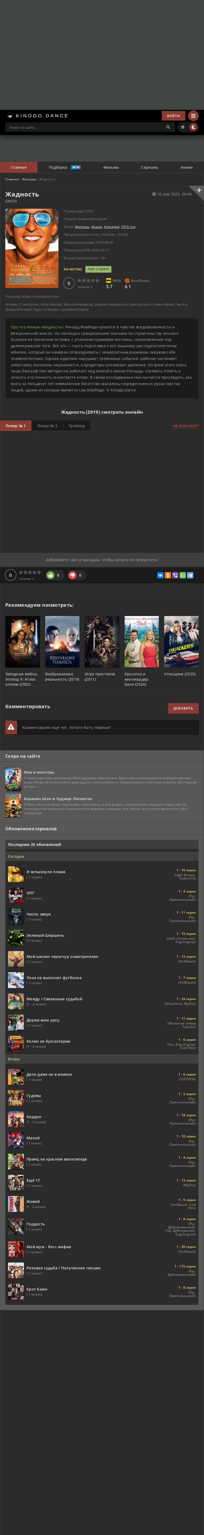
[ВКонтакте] (160, 575)
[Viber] (175, 575)
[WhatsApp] (183, 575)
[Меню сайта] (193, 115)
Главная (19, 167)
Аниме (187, 167)
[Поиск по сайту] (168, 127)
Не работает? (186, 426)
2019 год (128, 226)
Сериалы (149, 167)
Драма (96, 226)
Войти (173, 116)
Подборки (58, 167)
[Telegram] (190, 575)
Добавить (183, 708)
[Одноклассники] (168, 575)
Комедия (111, 226)
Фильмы (111, 167)
